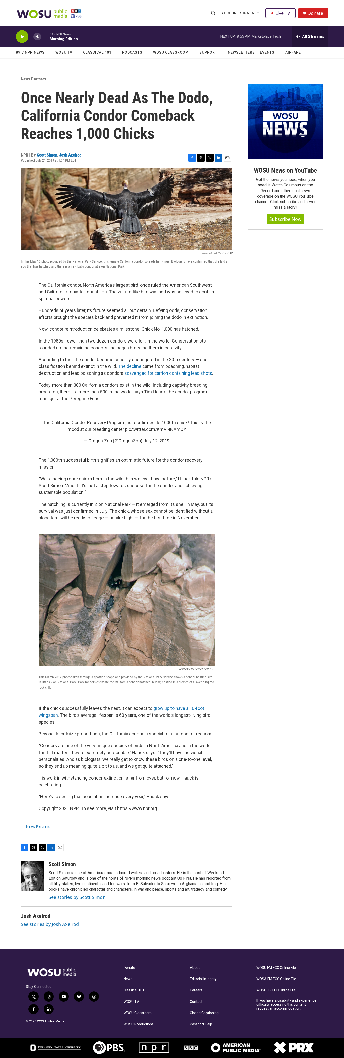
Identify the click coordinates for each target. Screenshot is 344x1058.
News (128, 979)
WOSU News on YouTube (285, 170)
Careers (196, 990)
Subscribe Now (285, 219)
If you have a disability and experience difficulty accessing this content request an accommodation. (286, 1004)
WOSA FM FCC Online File (276, 979)
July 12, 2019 (156, 440)
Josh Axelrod (70, 155)
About (195, 968)
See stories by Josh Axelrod (50, 924)
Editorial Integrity (203, 979)
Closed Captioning (204, 1013)
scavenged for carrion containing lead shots (168, 373)
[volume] (37, 36)
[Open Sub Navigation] (258, 13)
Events (267, 52)
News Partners (33, 78)
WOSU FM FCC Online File (276, 968)
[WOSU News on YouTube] (285, 121)
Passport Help (201, 1024)
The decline (130, 366)
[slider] (45, 36)
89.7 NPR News (30, 52)
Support (208, 52)
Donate (315, 13)
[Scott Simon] (32, 876)
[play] (22, 37)
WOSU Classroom (171, 52)
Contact (196, 1002)
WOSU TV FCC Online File (276, 990)
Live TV (282, 13)
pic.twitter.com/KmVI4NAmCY (155, 429)
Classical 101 (97, 52)
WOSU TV (63, 52)
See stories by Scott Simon (77, 897)
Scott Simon (47, 155)
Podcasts (132, 52)
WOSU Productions (139, 1024)
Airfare (293, 52)
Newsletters (241, 52)
